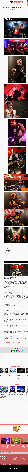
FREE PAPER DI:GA (22, 458)
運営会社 (10, 464)
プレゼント (8, 459)
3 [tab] (15, 449)
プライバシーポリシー (14, 464)
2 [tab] (14, 449)
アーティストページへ (16, 378)
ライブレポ (8, 457)
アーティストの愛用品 (15, 457)
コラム (8, 458)
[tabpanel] (5, 443)
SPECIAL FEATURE (22, 459)
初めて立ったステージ (15, 459)
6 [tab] (18, 449)
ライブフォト (21, 457)
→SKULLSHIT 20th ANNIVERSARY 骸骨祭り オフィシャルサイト (12, 341)
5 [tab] (17, 449)
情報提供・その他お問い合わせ (22, 464)
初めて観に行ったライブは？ (16, 458)
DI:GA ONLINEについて (5, 464)
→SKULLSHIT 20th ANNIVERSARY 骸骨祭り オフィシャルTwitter (12, 342)
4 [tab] (16, 449)
